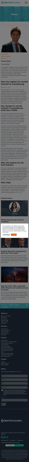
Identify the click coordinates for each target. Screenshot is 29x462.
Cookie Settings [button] (6, 234)
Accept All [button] (14, 234)
